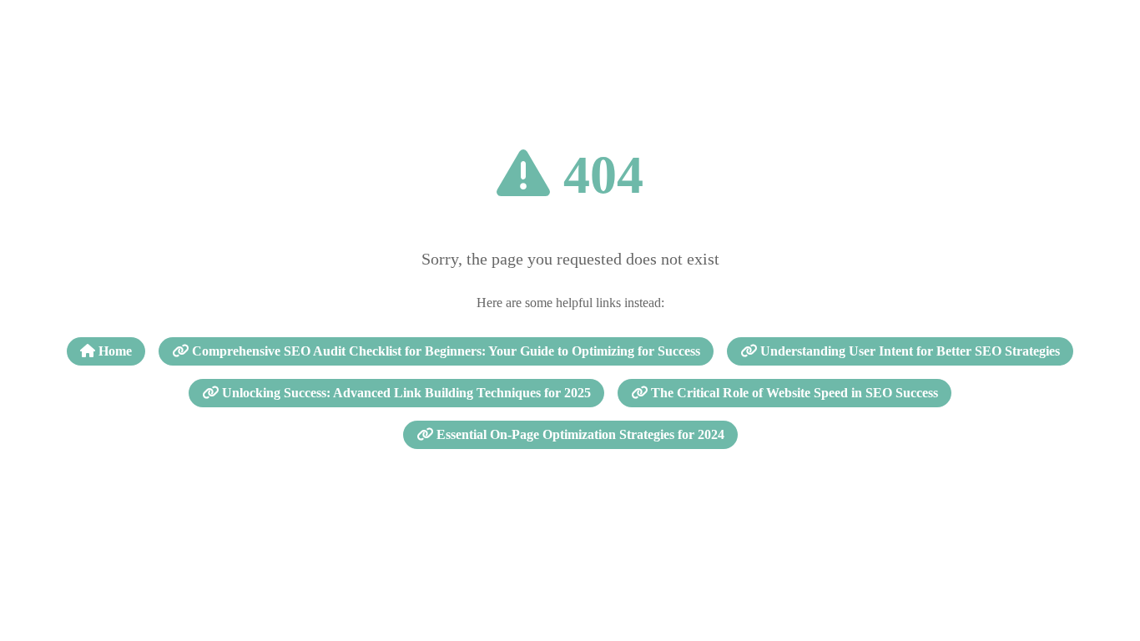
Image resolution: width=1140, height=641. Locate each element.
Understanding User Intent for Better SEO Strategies (908, 351)
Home (113, 351)
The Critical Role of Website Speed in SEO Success (793, 393)
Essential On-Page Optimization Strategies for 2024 (578, 434)
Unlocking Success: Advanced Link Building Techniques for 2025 (405, 393)
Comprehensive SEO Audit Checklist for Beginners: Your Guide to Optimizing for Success (444, 351)
